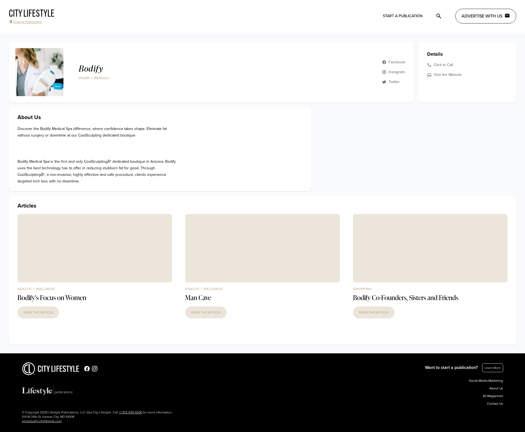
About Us (496, 388)
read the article (38, 312)
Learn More (493, 368)
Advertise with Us (482, 16)
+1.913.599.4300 (130, 412)
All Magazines (493, 396)
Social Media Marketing (486, 381)
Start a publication (402, 16)
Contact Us (495, 404)
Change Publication (27, 22)
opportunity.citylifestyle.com (42, 421)
